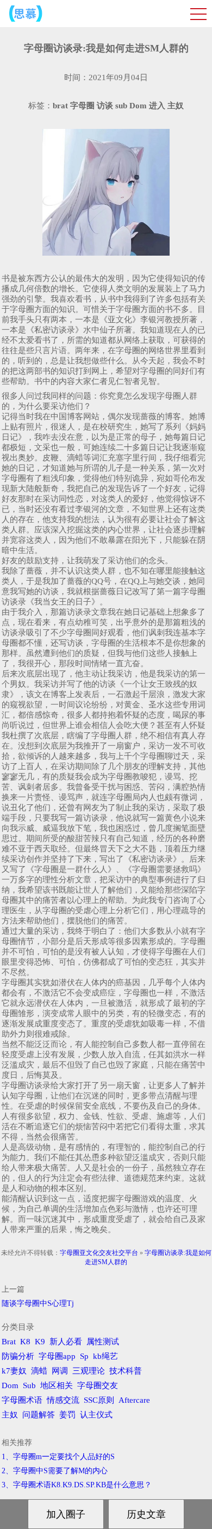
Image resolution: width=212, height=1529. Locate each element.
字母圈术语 (22, 1400)
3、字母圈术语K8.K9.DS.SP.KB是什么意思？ (77, 1485)
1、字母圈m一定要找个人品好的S (58, 1457)
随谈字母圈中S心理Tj (38, 1303)
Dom (10, 1385)
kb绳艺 (105, 1356)
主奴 (10, 1414)
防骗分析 (18, 1356)
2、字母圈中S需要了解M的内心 (55, 1471)
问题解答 (38, 1414)
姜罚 (67, 1414)
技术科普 (125, 1371)
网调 (60, 1371)
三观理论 (88, 1371)
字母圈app (57, 1356)
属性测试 (102, 1341)
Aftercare (134, 1400)
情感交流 (63, 1400)
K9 (40, 1341)
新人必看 (65, 1341)
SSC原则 (99, 1400)
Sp (84, 1356)
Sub (29, 1385)
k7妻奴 (14, 1371)
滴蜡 (39, 1371)
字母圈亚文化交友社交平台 (99, 1253)
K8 (25, 1341)
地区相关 (56, 1385)
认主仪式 (96, 1414)
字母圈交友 (97, 1385)
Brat (9, 1341)
